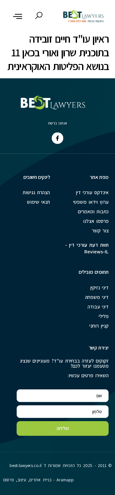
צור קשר (100, 230)
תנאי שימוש (38, 202)
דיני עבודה (98, 306)
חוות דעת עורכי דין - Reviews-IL (87, 248)
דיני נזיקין (99, 287)
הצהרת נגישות (36, 192)
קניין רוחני (99, 325)
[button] (17, 16)
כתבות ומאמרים (93, 211)
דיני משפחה (97, 297)
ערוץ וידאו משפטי (91, 202)
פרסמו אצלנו (96, 221)
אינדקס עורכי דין (92, 192)
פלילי (104, 316)
